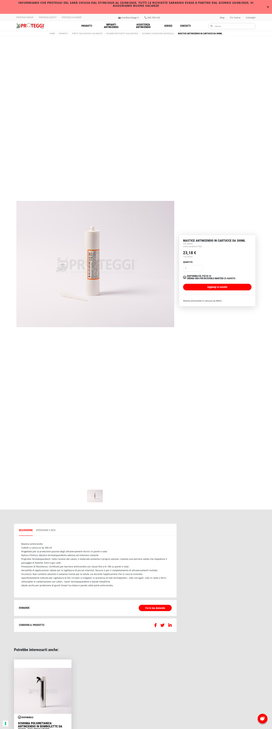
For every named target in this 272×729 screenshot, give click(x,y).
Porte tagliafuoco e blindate (87, 33)
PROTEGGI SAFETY (48, 17)
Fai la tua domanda (155, 608)
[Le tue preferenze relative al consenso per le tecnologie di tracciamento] (5, 723)
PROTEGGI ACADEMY (72, 17)
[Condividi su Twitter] (162, 625)
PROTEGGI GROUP (25, 17)
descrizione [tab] (26, 530)
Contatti (185, 25)
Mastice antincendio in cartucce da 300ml (200, 33)
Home (52, 33)
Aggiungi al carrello (217, 287)
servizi (168, 25)
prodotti (86, 25)
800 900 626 (153, 18)
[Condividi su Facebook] (155, 625)
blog (222, 18)
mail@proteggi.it (130, 18)
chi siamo (235, 18)
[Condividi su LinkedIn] (170, 625)
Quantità (188, 262)
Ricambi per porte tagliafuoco (122, 33)
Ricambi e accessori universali (158, 33)
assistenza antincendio (143, 26)
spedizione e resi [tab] (46, 530)
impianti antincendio (111, 26)
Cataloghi (251, 18)
